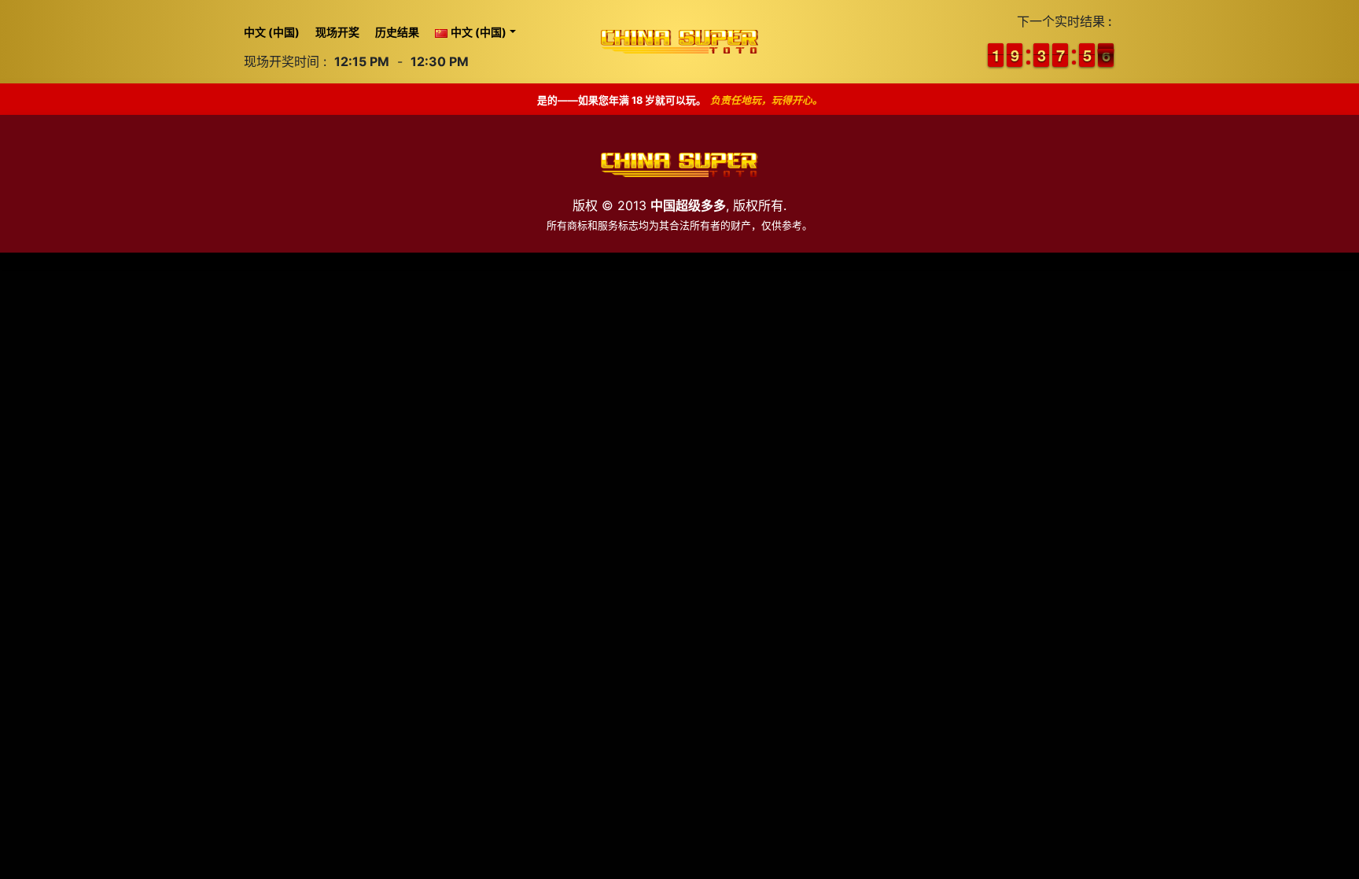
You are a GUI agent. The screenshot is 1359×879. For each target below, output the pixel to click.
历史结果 (397, 32)
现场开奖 (337, 32)
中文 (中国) (272, 32)
